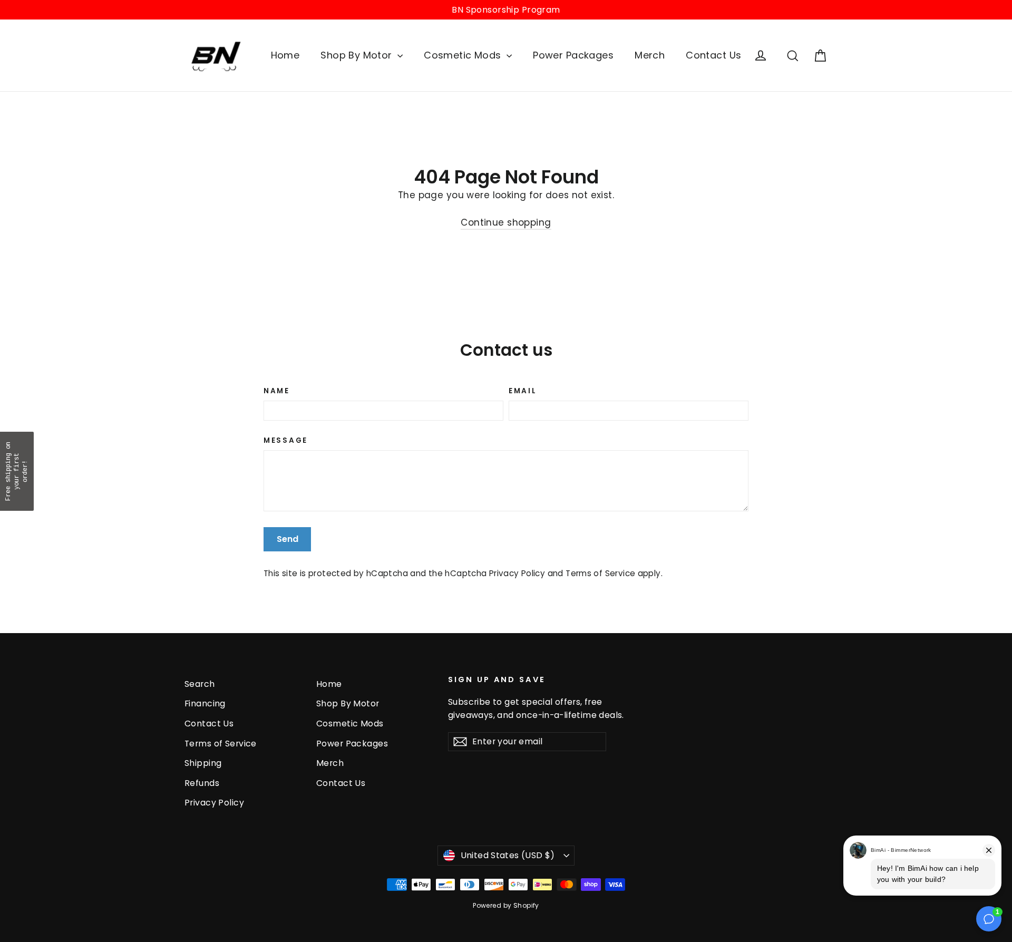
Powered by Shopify (506, 905)
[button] (17, 471)
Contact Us (713, 55)
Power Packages (573, 55)
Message (286, 440)
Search (199, 684)
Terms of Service (600, 573)
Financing (205, 703)
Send (287, 539)
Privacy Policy (517, 573)
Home (285, 55)
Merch (650, 55)
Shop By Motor (357, 55)
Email (523, 391)
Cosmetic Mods (464, 55)
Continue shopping (506, 222)
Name (277, 391)
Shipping (202, 763)
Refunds (201, 783)
